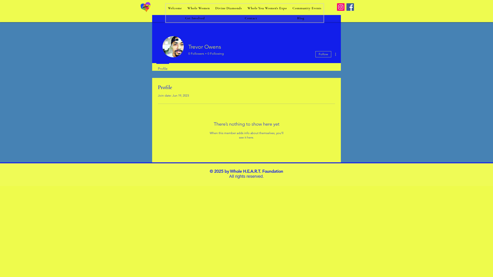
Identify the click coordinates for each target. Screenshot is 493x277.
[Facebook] (350, 7)
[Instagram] (341, 7)
